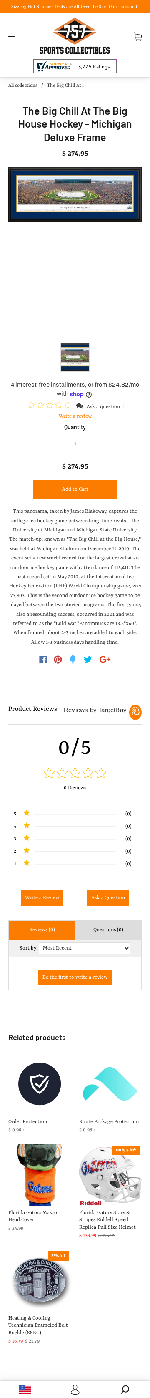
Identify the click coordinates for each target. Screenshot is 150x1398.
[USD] (25, 1389)
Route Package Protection (109, 1122)
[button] (51, 406)
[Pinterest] (57, 659)
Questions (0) (108, 930)
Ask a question (103, 407)
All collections (23, 85)
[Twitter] (87, 659)
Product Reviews (32, 709)
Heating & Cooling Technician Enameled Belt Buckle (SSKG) (38, 1325)
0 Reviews (75, 788)
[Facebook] (43, 659)
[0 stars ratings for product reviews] (75, 774)
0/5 (75, 748)
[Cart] (138, 36)
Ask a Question (108, 898)
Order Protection (27, 1122)
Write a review (75, 416)
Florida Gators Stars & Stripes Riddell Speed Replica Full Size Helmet (107, 1220)
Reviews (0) (42, 930)
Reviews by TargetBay (95, 709)
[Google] (105, 659)
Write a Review (42, 898)
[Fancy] (72, 659)
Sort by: (29, 948)
